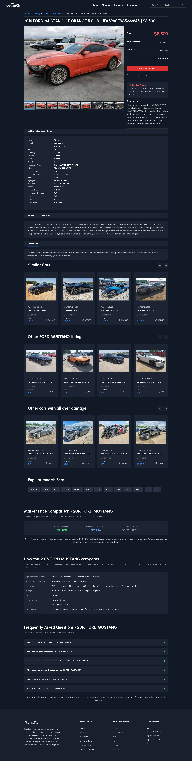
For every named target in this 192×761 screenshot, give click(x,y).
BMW (115, 728)
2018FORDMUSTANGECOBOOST (115, 382)
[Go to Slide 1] (29, 105)
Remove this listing (148, 68)
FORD (47, 14)
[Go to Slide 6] (86, 105)
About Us (84, 732)
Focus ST (138, 489)
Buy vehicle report (142, 75)
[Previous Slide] (28, 63)
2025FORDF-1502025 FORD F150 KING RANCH (156, 454)
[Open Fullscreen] (120, 97)
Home (95, 5)
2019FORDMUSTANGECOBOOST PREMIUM (155, 382)
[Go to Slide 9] (120, 105)
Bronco (108, 489)
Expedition (33, 489)
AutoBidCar (154, 736)
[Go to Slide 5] (74, 105)
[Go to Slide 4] (63, 105)
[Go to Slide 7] (97, 105)
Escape (66, 489)
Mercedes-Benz (119, 732)
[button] (74, 63)
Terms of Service (87, 749)
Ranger (88, 489)
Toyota (116, 749)
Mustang (77, 489)
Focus (56, 489)
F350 (148, 489)
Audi (115, 737)
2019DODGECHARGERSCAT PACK (115, 454)
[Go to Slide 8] (108, 105)
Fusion (127, 489)
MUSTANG (57, 14)
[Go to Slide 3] (52, 105)
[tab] (39, 131)
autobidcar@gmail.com (157, 731)
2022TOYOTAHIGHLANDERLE (77, 454)
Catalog (118, 5)
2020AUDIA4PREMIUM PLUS (40, 454)
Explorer (46, 489)
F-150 (98, 489)
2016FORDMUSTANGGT (38, 310)
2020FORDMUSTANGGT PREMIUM (42, 382)
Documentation (86, 741)
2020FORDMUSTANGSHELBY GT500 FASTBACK (84, 382)
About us (106, 5)
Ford (114, 741)
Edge (118, 489)
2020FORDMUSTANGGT (111, 310)
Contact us (132, 5)
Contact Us (84, 737)
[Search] (183, 5)
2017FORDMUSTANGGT (74, 310)
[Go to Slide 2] (40, 105)
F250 (157, 489)
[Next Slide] (119, 63)
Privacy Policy (85, 745)
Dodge (115, 745)
